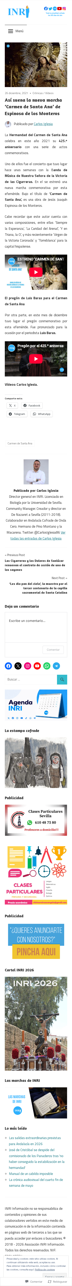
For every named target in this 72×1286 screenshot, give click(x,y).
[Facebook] (8, 666)
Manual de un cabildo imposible (31, 1173)
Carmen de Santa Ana (20, 443)
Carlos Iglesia (43, 123)
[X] (18, 666)
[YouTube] (37, 666)
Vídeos (49, 93)
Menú (19, 31)
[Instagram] (27, 666)
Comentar (53, 649)
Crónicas (38, 93)
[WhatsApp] (46, 666)
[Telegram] (56, 666)
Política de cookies (45, 1269)
